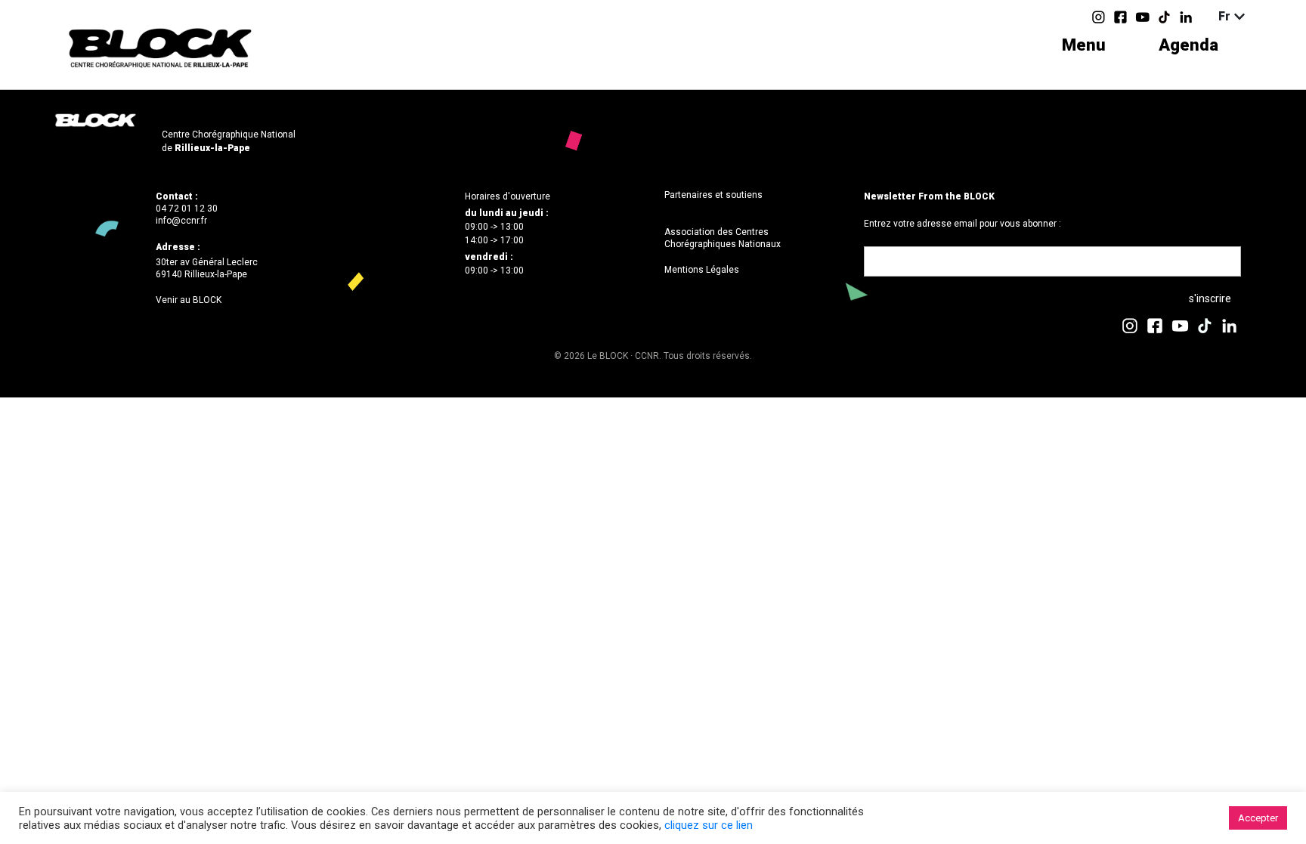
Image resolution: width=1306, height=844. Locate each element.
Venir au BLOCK (188, 300)
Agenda (1188, 45)
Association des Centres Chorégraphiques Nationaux (722, 238)
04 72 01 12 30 (187, 208)
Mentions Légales (701, 269)
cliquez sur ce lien (708, 825)
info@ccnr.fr (181, 220)
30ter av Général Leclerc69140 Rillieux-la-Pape (207, 268)
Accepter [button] (1258, 818)
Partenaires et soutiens (713, 195)
